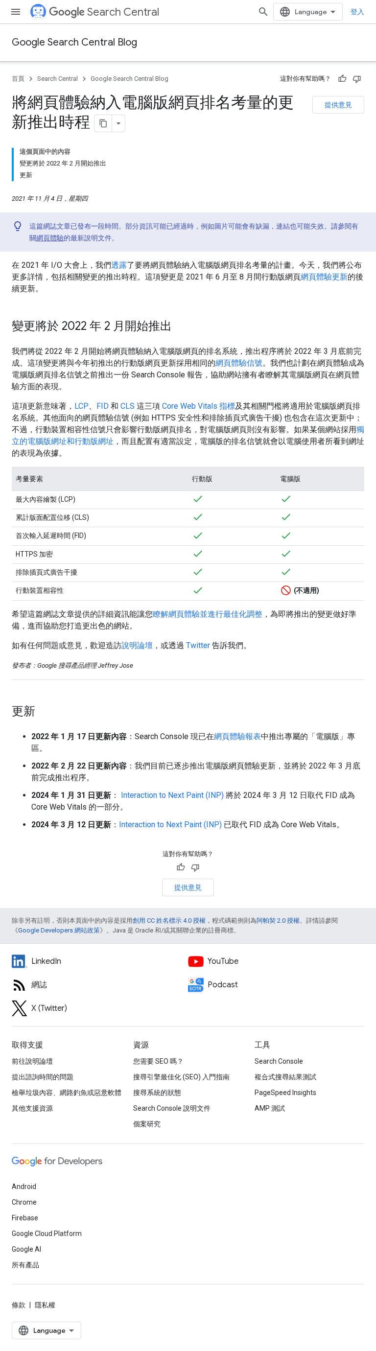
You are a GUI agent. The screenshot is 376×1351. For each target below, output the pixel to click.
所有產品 (25, 1265)
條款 (18, 1305)
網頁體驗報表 (237, 736)
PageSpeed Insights (285, 1092)
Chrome (24, 1202)
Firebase (25, 1218)
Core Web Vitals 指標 (198, 406)
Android (24, 1186)
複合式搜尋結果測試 (285, 1077)
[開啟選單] (15, 11)
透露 (119, 265)
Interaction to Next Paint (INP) (172, 795)
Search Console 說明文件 (172, 1108)
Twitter (198, 645)
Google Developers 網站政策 (59, 930)
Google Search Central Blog (74, 42)
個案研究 (147, 1124)
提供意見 (338, 104)
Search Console (279, 1061)
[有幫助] (342, 78)
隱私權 (45, 1305)
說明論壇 (137, 645)
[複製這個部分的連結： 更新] (48, 712)
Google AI (26, 1249)
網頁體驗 (50, 238)
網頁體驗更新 (324, 276)
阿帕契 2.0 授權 (278, 920)
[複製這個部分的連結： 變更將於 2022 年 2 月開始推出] (184, 327)
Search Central (123, 12)
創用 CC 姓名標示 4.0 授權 (169, 920)
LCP (81, 406)
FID (102, 406)
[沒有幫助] (357, 78)
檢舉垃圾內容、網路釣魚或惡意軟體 (66, 1092)
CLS (127, 406)
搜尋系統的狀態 (157, 1092)
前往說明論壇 (32, 1061)
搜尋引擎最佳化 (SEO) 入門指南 (181, 1077)
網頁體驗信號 (238, 363)
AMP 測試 (270, 1108)
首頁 (18, 78)
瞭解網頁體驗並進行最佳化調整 (207, 614)
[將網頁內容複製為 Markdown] (103, 123)
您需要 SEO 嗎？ (158, 1061)
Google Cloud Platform (47, 1233)
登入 (357, 12)
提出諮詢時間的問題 (42, 1077)
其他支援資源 (32, 1108)
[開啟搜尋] (263, 12)
